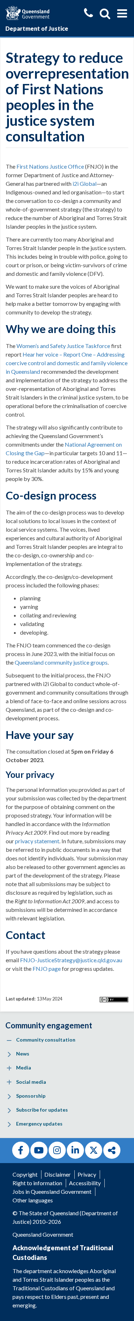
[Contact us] (88, 14)
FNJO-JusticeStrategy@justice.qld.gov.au (71, 960)
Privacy (87, 1174)
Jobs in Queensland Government (52, 1191)
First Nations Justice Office (50, 166)
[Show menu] (122, 13)
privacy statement (37, 841)
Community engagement (48, 1025)
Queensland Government (43, 1234)
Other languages (33, 1200)
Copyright (25, 1174)
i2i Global (84, 183)
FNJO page (47, 968)
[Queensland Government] (27, 12)
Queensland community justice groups (61, 662)
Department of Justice (36, 28)
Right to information (37, 1183)
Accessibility (85, 1183)
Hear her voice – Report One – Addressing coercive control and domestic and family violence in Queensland (67, 363)
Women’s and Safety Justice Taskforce (63, 345)
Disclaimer (57, 1174)
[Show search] (105, 13)
